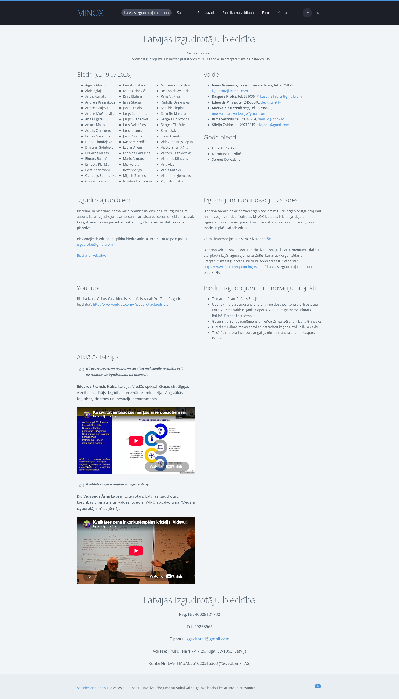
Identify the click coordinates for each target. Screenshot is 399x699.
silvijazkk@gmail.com (273, 124)
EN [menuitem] (317, 13)
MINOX (90, 12)
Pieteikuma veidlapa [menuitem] (238, 12)
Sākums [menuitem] (183, 12)
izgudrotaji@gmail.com (230, 91)
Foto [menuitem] (265, 12)
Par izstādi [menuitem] (206, 12)
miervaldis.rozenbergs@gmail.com (239, 113)
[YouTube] (318, 686)
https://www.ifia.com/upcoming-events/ (235, 266)
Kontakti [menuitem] (284, 12)
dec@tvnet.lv (271, 102)
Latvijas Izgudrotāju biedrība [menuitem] (146, 12)
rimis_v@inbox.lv (271, 119)
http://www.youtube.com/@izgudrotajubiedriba (130, 304)
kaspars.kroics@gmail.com (281, 96)
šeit (270, 239)
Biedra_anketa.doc (91, 255)
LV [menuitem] (307, 13)
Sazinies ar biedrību (92, 687)
